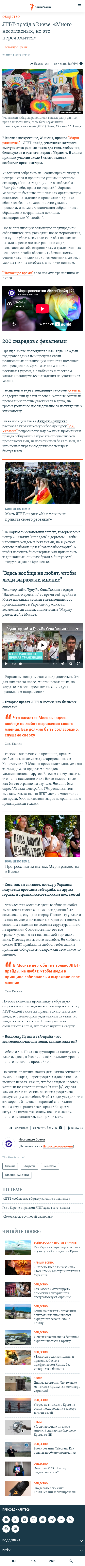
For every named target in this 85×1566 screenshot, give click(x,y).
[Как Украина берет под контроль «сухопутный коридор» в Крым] (18, 1247)
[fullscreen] (79, 664)
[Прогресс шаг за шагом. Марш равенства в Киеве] (42, 836)
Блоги (38, 1378)
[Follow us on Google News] (42, 1519)
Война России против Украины (55, 1242)
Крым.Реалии (25, 634)
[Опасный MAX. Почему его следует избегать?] (18, 1468)
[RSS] (70, 1519)
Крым (38, 1422)
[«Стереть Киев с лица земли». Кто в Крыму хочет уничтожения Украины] (18, 1267)
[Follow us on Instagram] (33, 1519)
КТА (33, 1561)
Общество (11, 17)
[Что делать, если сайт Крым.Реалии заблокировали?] (18, 1488)
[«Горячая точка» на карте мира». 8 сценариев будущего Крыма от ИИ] (18, 1427)
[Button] (39, 63)
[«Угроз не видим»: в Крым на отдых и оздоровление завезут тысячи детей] (18, 1405)
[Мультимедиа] (14, 1561)
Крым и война (44, 1262)
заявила (74, 391)
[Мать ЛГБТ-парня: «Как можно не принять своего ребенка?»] (42, 483)
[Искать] (71, 1561)
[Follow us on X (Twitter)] (15, 1519)
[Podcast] (6, 1528)
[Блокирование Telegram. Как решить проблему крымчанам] (18, 1449)
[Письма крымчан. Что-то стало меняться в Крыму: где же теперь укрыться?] (18, 1383)
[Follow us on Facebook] (6, 1519)
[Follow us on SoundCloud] (61, 1519)
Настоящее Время (14, 47)
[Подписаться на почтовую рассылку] (15, 1528)
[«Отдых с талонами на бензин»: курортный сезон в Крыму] (18, 1337)
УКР (52, 1561)
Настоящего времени (58, 1146)
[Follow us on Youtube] (24, 1519)
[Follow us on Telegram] (52, 1519)
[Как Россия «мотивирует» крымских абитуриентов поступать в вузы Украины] (18, 1289)
